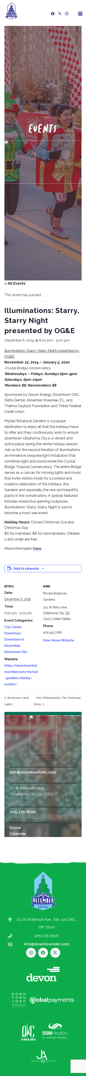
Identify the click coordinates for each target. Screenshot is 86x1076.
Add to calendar (26, 568)
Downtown (12, 633)
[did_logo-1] (43, 734)
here (37, 548)
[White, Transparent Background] (19, 1000)
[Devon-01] (43, 974)
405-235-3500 (23, 812)
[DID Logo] (43, 891)
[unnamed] (43, 161)
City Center (13, 627)
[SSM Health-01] (55, 1031)
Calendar (18, 834)
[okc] (28, 1031)
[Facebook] (52, 13)
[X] (59, 13)
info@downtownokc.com (33, 772)
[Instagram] (66, 13)
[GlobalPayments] (52, 1000)
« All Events (15, 283)
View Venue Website (58, 640)
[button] (80, 14)
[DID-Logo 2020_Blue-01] (11, 11)
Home (15, 828)
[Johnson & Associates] (43, 1056)
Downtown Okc (15, 652)
